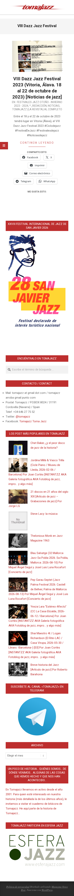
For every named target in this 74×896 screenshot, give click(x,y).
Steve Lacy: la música (44, 513)
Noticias (54, 105)
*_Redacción (38, 105)
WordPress (47, 890)
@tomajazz (23, 416)
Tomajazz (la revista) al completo (37, 109)
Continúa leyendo (37, 142)
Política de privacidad (17, 886)
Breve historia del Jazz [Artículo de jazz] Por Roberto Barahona (49, 669)
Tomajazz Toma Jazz (32, 421)
